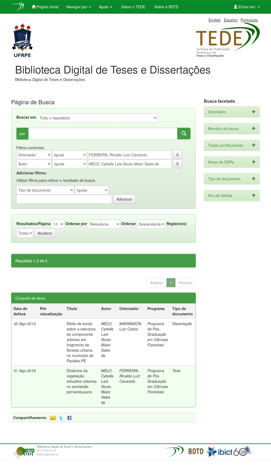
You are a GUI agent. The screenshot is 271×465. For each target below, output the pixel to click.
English (215, 20)
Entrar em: (247, 6)
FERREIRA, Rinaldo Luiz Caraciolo (129, 376)
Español (230, 20)
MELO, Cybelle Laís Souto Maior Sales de (107, 339)
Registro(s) (176, 223)
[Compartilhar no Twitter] (61, 418)
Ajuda (104, 6)
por (22, 133)
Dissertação (182, 323)
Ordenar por (76, 223)
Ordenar (128, 223)
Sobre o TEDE (132, 6)
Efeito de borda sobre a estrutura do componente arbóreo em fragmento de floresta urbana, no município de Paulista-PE (81, 342)
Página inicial (46, 6)
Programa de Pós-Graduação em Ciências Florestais (157, 334)
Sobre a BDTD (165, 6)
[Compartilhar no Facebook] (70, 418)
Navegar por (77, 6)
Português (249, 20)
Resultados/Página (33, 223)
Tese (176, 370)
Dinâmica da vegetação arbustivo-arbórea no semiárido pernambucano (82, 381)
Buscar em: (26, 117)
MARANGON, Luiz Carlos (130, 326)
